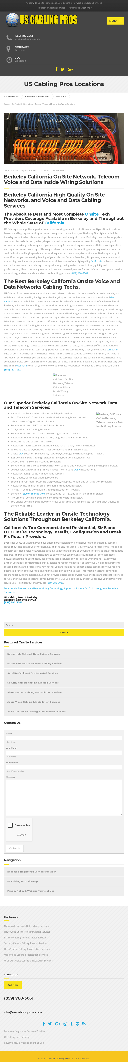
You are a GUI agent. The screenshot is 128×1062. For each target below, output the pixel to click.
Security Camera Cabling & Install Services (33, 682)
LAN (21, 453)
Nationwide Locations (79, 7)
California (44, 170)
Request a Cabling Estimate (51, 7)
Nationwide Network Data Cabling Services (33, 654)
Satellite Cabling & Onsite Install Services (32, 673)
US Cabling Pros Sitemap (22, 881)
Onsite (91, 214)
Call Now (12, 985)
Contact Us (14, 848)
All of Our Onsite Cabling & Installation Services (36, 711)
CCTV (77, 469)
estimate (21, 365)
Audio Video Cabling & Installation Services (33, 702)
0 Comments (59, 170)
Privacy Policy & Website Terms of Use (30, 891)
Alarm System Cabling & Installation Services (34, 692)
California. (55, 223)
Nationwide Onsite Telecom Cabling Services (34, 663)
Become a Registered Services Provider (31, 871)
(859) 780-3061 (79, 273)
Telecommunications (33, 493)
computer (112, 349)
